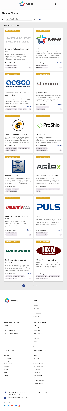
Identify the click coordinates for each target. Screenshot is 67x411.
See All (29, 63)
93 (43, 285)
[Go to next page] (46, 285)
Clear (40, 19)
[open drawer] (55, 4)
